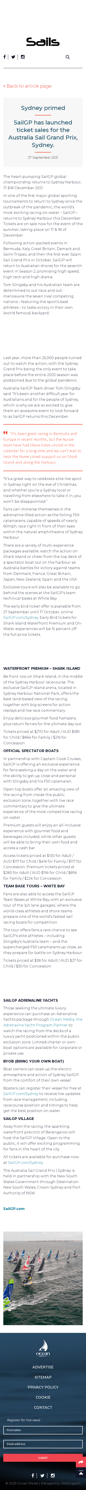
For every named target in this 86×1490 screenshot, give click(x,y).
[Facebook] (4, 56)
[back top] (81, 1472)
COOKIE (43, 1397)
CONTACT (43, 1407)
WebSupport (71, 1483)
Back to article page (29, 86)
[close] (80, 34)
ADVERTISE (43, 1367)
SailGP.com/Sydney (20, 617)
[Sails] (43, 42)
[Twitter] (13, 56)
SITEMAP (43, 1377)
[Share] (81, 1462)
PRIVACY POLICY (43, 1387)
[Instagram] (23, 56)
